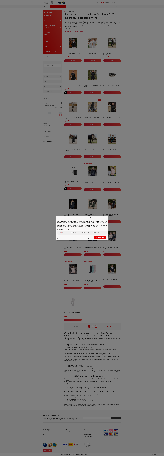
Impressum (70, 229)
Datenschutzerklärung (62, 229)
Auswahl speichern (89, 238)
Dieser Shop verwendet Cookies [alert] (82, 218)
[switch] (61, 232)
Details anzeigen (60, 238)
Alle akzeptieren (100, 237)
